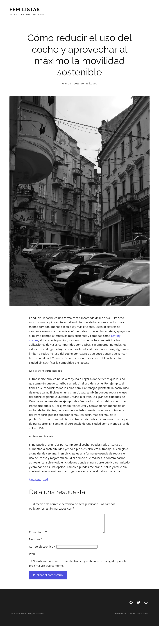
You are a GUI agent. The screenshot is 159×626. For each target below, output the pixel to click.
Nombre (35, 539)
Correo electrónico (42, 546)
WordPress (143, 613)
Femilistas (24, 9)
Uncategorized (38, 479)
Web (32, 554)
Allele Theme (120, 613)
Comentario (38, 532)
